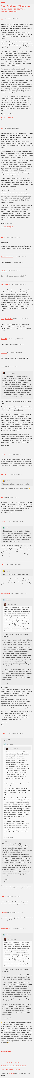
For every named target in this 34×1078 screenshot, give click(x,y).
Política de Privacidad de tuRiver (10, 1069)
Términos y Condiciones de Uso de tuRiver (13, 1065)
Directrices (17, 1062)
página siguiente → (7, 1051)
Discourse (11, 1073)
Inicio (2, 1062)
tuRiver (3, 2)
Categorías (9, 1062)
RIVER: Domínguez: (7, 117)
